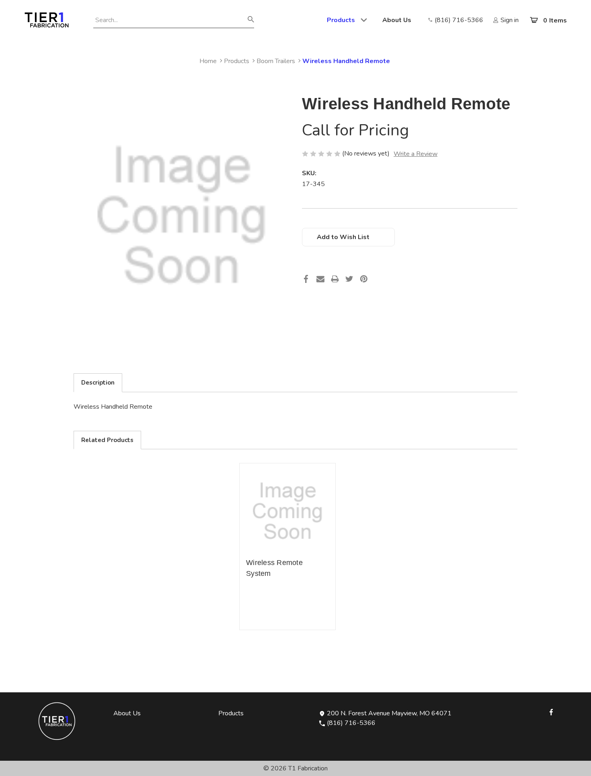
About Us (396, 20)
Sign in (510, 20)
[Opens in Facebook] (551, 711)
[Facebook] (306, 281)
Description (98, 383)
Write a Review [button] (415, 153)
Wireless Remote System (274, 568)
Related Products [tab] (107, 440)
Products (341, 20)
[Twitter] (349, 281)
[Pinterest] (364, 281)
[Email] (320, 281)
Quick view (287, 511)
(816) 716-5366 (459, 20)
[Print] (335, 281)
